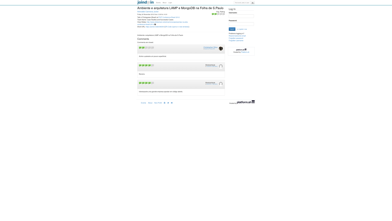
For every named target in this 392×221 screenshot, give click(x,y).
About (164, 3)
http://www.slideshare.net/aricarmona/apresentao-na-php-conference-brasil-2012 (162, 23)
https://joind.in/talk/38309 (155, 26)
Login (170, 3)
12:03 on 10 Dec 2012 (212, 66)
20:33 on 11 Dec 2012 (212, 84)
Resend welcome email (237, 36)
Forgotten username (236, 40)
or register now (242, 29)
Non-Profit (158, 103)
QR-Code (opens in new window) (177, 26)
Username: (233, 13)
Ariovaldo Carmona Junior (148, 11)
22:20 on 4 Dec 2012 (210, 49)
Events (158, 3)
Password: (233, 20)
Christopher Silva (210, 47)
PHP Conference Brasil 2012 (169, 17)
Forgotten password (236, 38)
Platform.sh (245, 52)
